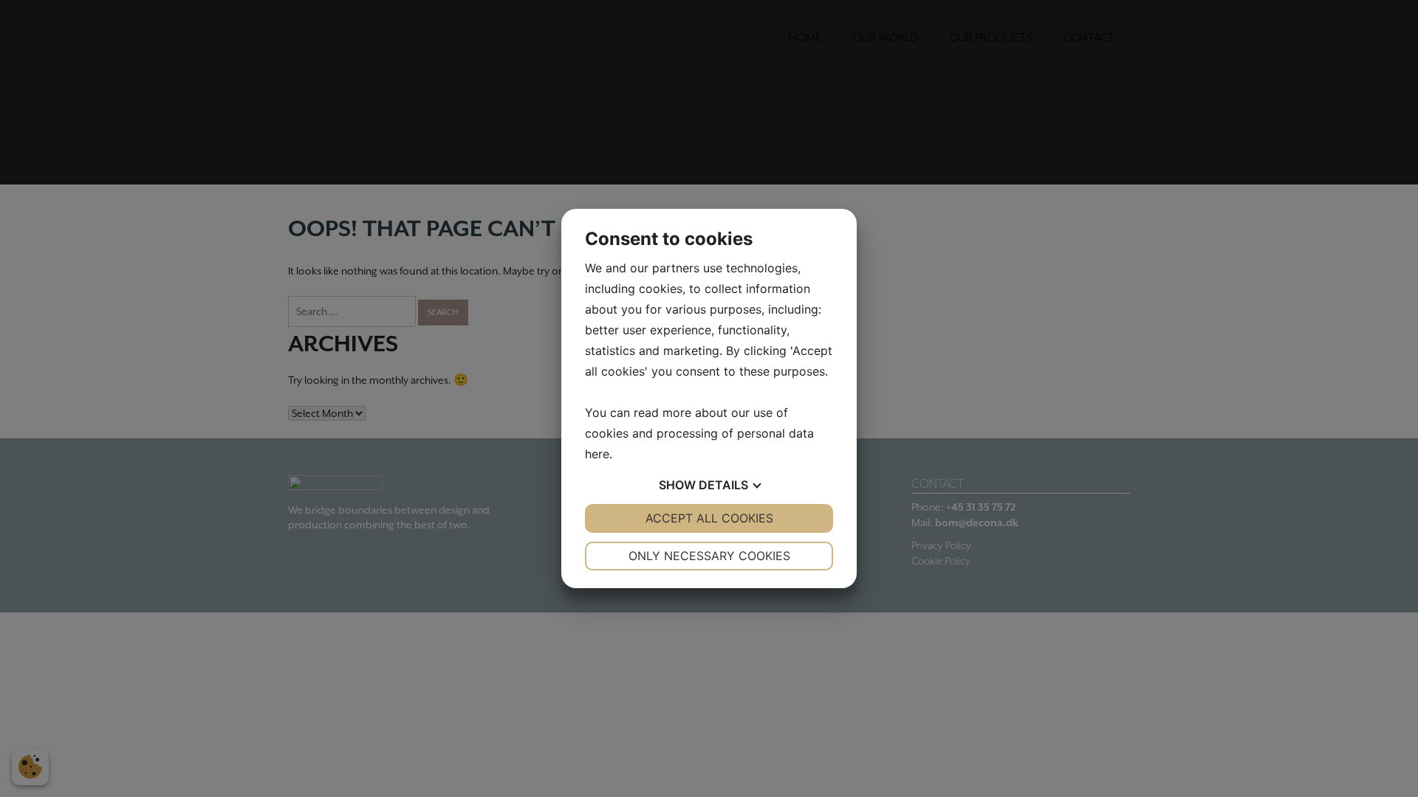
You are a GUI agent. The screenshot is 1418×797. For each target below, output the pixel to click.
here (597, 453)
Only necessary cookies (709, 555)
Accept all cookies (709, 518)
